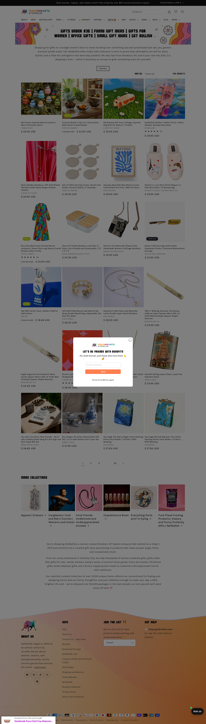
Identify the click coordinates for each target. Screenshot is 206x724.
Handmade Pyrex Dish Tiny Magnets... (33, 720)
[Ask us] (197, 711)
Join (103, 371)
